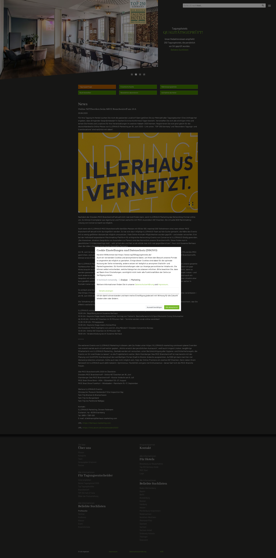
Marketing (135, 280)
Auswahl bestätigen (154, 307)
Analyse (124, 280)
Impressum (163, 284)
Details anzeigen (106, 291)
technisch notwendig (108, 280)
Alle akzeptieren (172, 307)
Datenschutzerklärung (144, 284)
